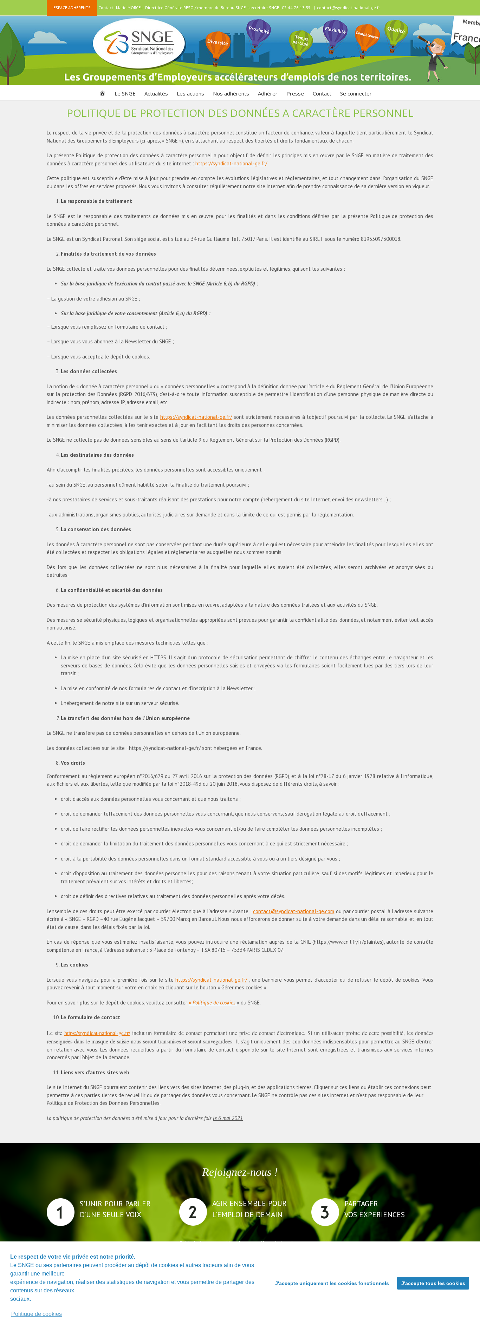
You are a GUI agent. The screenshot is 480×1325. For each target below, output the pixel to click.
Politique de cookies (36, 1314)
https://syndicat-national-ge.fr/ (231, 163)
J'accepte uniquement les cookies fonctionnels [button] (332, 1283)
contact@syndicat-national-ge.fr (348, 7)
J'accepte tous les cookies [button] (433, 1283)
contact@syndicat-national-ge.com (293, 911)
